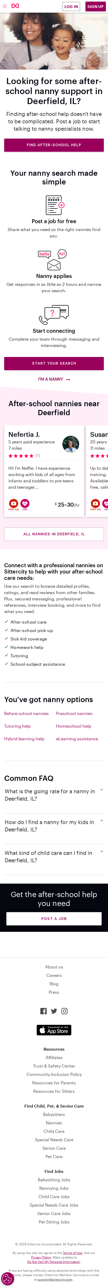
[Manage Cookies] (7, 1278)
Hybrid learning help (24, 738)
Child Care (54, 1131)
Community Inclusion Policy (54, 1074)
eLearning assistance (77, 738)
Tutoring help (17, 725)
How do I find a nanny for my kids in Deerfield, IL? (49, 825)
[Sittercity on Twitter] (54, 1011)
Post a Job (54, 919)
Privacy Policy (41, 1257)
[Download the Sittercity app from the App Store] (54, 1030)
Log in (71, 6)
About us (54, 966)
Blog (54, 983)
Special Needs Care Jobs (54, 1204)
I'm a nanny (51, 379)
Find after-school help (54, 145)
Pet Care (54, 1156)
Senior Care (54, 1147)
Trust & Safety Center (54, 1065)
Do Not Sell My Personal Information (53, 1261)
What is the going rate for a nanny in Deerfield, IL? (50, 795)
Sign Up (96, 6)
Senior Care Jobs (54, 1213)
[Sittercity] (15, 6)
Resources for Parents (54, 1082)
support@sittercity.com (54, 1279)
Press (54, 992)
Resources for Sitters (54, 1091)
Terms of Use (72, 1253)
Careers (54, 975)
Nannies (54, 1122)
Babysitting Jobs (54, 1179)
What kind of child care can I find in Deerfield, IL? (49, 856)
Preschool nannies (74, 713)
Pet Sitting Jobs (54, 1221)
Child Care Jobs (54, 1196)
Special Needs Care (54, 1139)
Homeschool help (73, 725)
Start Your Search (54, 363)
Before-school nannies (26, 713)
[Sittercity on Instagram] (64, 1011)
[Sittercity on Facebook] (43, 1011)
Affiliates (54, 1057)
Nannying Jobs (54, 1188)
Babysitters (54, 1114)
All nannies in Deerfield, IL (54, 534)
